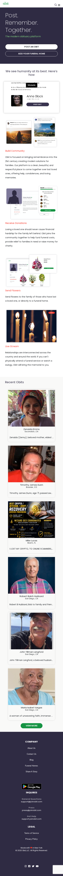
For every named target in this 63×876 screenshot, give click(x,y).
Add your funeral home (31, 53)
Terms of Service (31, 833)
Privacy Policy (31, 839)
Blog (31, 760)
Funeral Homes (31, 766)
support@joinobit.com (31, 801)
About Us (31, 748)
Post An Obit (31, 46)
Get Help (31, 816)
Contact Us (31, 754)
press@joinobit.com (31, 810)
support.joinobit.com (31, 819)
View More (31, 725)
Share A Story (31, 771)
